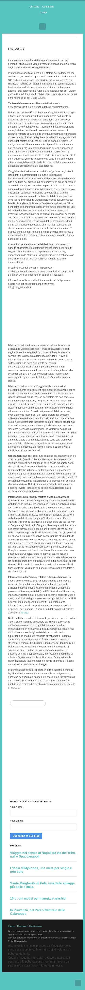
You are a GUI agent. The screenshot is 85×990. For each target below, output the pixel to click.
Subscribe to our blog (26, 835)
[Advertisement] (42, 316)
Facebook (39, 19)
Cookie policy (35, 926)
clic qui (25, 612)
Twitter (46, 19)
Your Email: (16, 820)
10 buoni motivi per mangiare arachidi (38, 898)
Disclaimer (22, 926)
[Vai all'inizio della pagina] (78, 983)
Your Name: (16, 807)
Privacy (11, 926)
